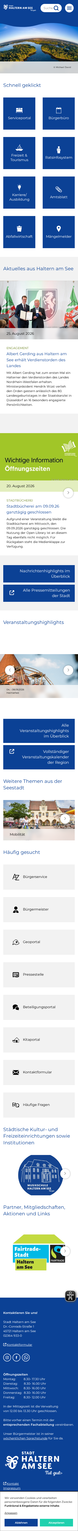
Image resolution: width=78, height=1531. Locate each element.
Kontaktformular (19, 1345)
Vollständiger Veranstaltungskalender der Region (48, 759)
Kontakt (13, 1484)
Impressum (12, 1488)
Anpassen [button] (11, 1513)
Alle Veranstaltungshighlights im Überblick (44, 731)
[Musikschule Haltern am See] (39, 1175)
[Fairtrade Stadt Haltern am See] (39, 1252)
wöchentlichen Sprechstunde (25, 1438)
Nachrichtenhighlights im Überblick (45, 574)
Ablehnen (21, 1522)
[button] (68, 493)
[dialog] (39, 1511)
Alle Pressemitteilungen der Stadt (43, 595)
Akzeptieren (56, 1522)
